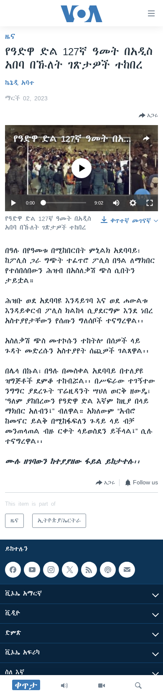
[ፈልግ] (138, 685)
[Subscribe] (127, 570)
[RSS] (89, 570)
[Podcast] (108, 570)
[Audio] (64, 685)
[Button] (148, 115)
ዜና (10, 36)
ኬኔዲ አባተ (19, 83)
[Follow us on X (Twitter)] (70, 570)
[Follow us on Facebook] (13, 570)
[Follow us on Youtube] (32, 570)
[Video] (101, 685)
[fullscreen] (149, 202)
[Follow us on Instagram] (51, 570)
